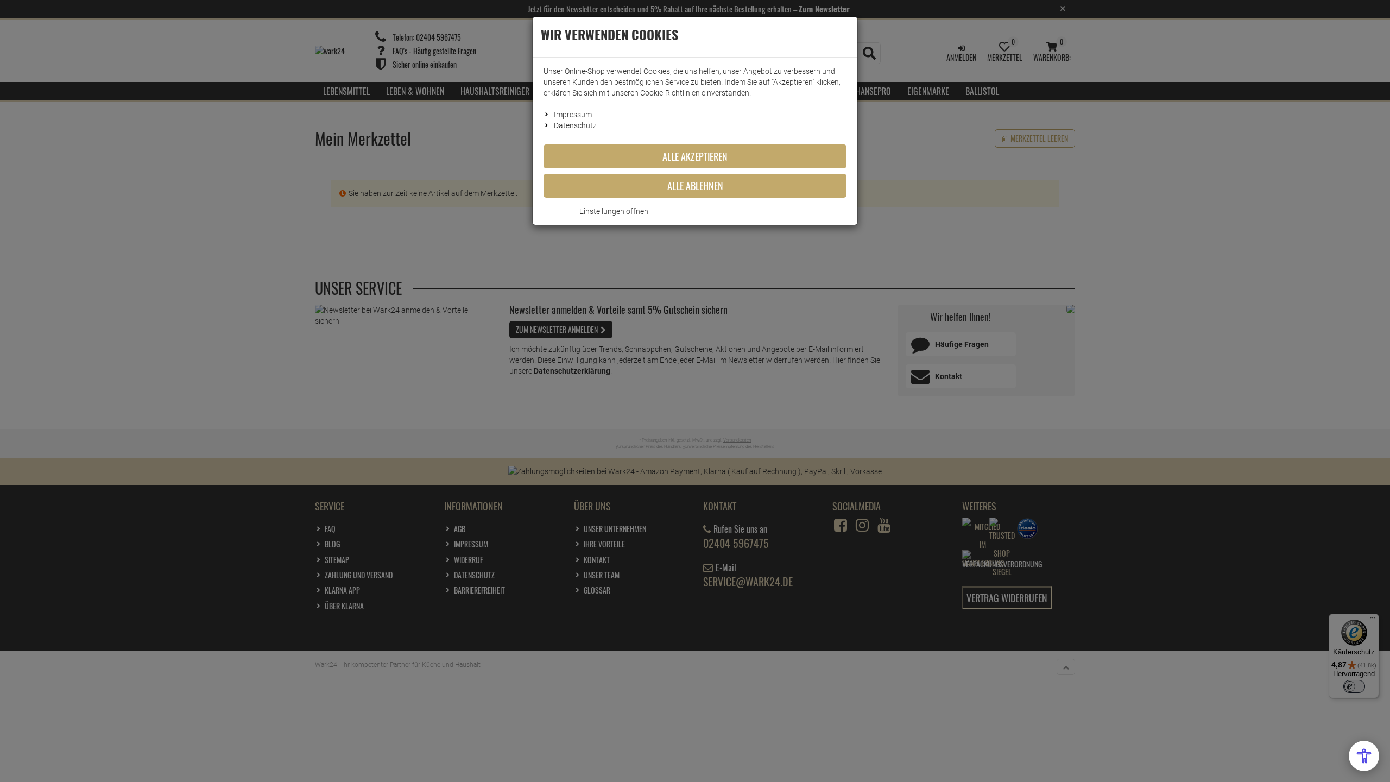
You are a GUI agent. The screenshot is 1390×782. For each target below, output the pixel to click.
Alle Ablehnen (695, 186)
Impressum (573, 114)
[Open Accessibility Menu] (1364, 756)
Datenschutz (575, 125)
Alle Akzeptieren (695, 156)
